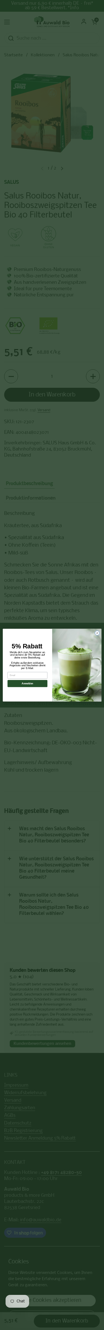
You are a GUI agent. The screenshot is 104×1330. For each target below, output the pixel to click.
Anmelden (27, 683)
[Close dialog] (97, 633)
